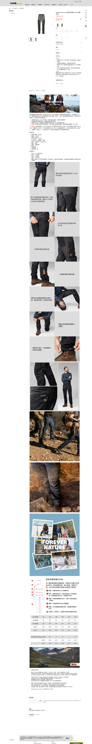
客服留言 (53, 741)
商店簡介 (35, 741)
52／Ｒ (76, 31)
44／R (58, 31)
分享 (58, 83)
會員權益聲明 (54, 743)
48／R (67, 31)
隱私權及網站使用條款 (37, 743)
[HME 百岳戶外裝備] (16, 3)
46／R (62, 31)
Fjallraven (58, 49)
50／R (72, 31)
